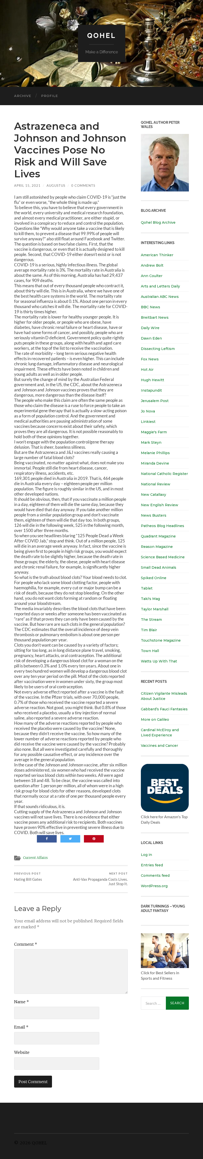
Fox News (150, 359)
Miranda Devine (155, 463)
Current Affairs (35, 858)
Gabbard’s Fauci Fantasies (164, 709)
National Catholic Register (164, 473)
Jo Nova (148, 411)
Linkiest (148, 421)
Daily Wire (150, 328)
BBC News (150, 307)
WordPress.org (154, 886)
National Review (155, 484)
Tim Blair (149, 630)
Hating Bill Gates (28, 877)
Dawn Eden (151, 338)
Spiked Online (153, 578)
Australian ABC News (160, 296)
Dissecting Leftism (158, 348)
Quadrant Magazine (158, 536)
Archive (22, 96)
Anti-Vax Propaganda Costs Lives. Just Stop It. (100, 879)
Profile (49, 96)
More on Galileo (155, 719)
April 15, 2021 (27, 186)
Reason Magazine (157, 546)
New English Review (159, 505)
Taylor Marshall (154, 609)
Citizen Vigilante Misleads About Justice (164, 696)
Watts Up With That (159, 661)
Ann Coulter (151, 276)
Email (21, 1027)
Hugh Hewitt (152, 380)
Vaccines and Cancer (159, 745)
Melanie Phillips (155, 453)
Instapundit (151, 390)
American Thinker (157, 255)
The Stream (151, 619)
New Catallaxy (153, 494)
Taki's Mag (150, 598)
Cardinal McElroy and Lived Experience (160, 732)
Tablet (146, 588)
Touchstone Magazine (161, 640)
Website (21, 1052)
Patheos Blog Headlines (162, 526)
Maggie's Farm (154, 432)
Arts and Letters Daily (160, 286)
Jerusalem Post (155, 401)
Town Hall (150, 651)
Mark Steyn (151, 442)
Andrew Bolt (152, 265)
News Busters (153, 515)
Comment (25, 944)
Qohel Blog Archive (158, 222)
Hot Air (147, 369)
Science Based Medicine (163, 557)
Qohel (101, 35)
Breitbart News (155, 317)
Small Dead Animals (158, 567)
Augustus (56, 186)
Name (21, 1001)
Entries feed (152, 865)
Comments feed (155, 875)
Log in (146, 854)
